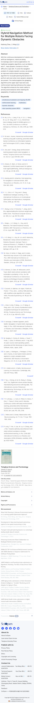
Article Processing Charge (9, 659)
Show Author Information (9, 48)
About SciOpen (5, 635)
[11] (2, 270)
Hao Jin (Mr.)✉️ (20, 676)
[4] (2, 164)
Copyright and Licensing (8, 656)
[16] (2, 351)
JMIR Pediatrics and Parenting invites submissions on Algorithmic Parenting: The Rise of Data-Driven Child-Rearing (16, 564)
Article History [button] (5, 496)
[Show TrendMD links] (32, 615)
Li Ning (13, 44)
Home (5, 6)
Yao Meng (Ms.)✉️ (20, 666)
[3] (2, 150)
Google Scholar (27, 132)
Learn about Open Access (9, 638)
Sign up (32, 2)
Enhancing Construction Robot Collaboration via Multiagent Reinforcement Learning (15, 541)
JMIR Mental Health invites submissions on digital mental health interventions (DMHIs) (15, 600)
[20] (2, 415)
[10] (2, 253)
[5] (2, 178)
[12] (2, 288)
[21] (2, 426)
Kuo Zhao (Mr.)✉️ (21, 671)
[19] (2, 399)
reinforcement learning (9, 102)
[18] (2, 380)
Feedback (4, 688)
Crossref (18, 132)
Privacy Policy (5, 648)
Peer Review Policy (7, 651)
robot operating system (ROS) (11, 108)
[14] (2, 322)
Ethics (3, 653)
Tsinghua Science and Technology (19, 6)
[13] (2, 305)
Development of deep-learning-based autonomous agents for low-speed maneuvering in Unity (15, 523)
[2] (2, 136)
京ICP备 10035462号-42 (17, 699)
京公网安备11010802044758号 (18, 701)
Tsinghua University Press (9, 641)
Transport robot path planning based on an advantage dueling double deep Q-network (16, 531)
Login (27, 2)
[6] (2, 192)
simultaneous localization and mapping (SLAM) (16, 100)
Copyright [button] (4, 500)
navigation (26, 108)
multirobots (22, 102)
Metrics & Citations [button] (7, 492)
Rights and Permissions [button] (8, 505)
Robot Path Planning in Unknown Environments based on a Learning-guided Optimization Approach (16, 513)
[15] (2, 338)
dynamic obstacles (7, 105)
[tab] (17, 492)
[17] (2, 368)
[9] (2, 237)
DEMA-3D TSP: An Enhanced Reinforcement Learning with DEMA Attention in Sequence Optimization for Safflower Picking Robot (16, 552)
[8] (2, 223)
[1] (2, 117)
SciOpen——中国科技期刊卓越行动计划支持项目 (15, 691)
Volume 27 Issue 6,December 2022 (6, 470)
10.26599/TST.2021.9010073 (13, 475)
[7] (2, 209)
